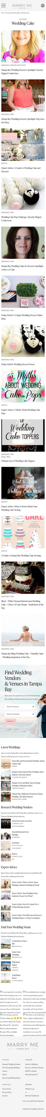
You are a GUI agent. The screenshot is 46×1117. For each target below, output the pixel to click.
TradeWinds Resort (16, 976)
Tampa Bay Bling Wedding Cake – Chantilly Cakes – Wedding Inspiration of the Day (22, 655)
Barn (8, 457)
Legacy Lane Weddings (16, 953)
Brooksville (17, 946)
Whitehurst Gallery (16, 963)
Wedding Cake (7, 114)
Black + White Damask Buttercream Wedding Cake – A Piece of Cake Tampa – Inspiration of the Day (22, 604)
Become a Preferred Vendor (34, 1068)
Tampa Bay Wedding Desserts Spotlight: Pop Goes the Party (22, 120)
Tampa (14, 766)
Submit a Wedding (31, 1064)
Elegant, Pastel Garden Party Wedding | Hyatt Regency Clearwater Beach (28, 773)
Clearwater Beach (19, 777)
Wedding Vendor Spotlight (13, 65)
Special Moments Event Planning (20, 833)
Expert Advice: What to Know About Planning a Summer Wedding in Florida (25, 883)
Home (3, 13)
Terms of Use (6, 1089)
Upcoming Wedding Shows (11, 1078)
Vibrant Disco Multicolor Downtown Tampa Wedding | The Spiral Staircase (27, 795)
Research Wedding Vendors (11, 1064)
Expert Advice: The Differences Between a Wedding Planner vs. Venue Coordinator (27, 916)
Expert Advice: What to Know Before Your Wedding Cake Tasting (19, 508)
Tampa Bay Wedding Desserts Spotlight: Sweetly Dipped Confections (22, 71)
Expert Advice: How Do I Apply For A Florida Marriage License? (25, 905)
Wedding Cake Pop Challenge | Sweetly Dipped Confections (21, 219)
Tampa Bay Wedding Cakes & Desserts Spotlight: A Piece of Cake (22, 268)
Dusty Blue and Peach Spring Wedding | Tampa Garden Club (28, 762)
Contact (5, 1096)
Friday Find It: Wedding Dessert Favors (18, 364)
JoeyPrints (15, 843)
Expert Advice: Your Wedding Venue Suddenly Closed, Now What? (25, 894)
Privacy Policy (6, 1092)
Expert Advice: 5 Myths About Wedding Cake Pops (20, 411)
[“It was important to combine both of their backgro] (11, 1001)
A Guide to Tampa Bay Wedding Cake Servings (21, 555)
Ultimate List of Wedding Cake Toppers (18, 460)
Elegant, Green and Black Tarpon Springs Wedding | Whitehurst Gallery (26, 784)
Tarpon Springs (18, 788)
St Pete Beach (17, 980)
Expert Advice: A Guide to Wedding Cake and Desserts (20, 169)
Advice (4, 163)
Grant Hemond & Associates (22, 821)
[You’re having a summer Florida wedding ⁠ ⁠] (11, 1024)
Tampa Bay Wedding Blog (13, 13)
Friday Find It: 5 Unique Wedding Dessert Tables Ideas (22, 317)
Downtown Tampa (19, 799)
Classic (3, 457)
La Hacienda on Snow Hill (19, 942)
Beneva (14, 854)
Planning (16, 837)
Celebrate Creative (37, 1109)
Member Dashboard (32, 1096)
